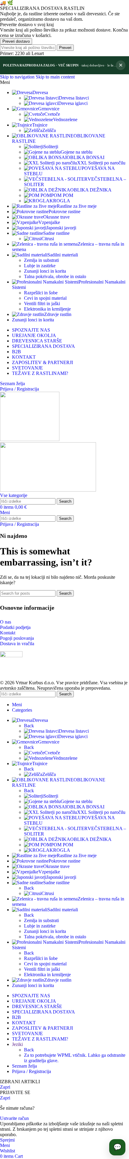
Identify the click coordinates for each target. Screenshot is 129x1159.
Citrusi (47, 238)
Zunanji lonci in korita (45, 271)
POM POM (62, 195)
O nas (5, 621)
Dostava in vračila (17, 643)
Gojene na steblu (76, 152)
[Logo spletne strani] (29, 439)
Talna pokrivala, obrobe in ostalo (55, 276)
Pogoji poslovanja (17, 638)
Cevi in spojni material (45, 298)
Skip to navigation (18, 76)
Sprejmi (7, 1139)
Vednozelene (65, 119)
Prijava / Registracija (31, 1071)
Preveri (65, 47)
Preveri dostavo (16, 41)
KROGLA (60, 200)
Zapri (5, 1087)
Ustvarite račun (14, 1118)
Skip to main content (55, 76)
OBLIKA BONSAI (85, 157)
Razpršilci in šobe (41, 292)
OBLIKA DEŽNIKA (91, 189)
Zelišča (49, 130)
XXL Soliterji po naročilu (101, 162)
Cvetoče (52, 114)
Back (29, 725)
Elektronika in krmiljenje (47, 308)
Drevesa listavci (74, 97)
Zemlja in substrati (41, 260)
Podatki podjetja (15, 627)
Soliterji (51, 146)
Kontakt (7, 632)
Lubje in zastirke (40, 265)
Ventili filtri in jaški (42, 303)
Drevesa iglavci (73, 103)
